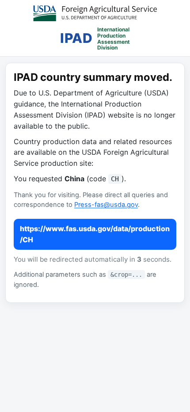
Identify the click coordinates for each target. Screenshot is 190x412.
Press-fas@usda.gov (106, 205)
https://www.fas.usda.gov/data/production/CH (95, 234)
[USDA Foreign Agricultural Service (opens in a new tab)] (95, 13)
